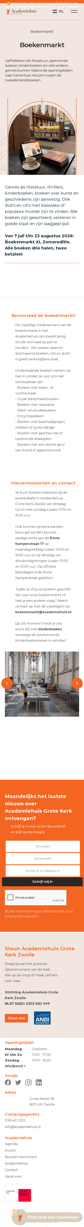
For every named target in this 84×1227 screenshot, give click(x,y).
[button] (58, 11)
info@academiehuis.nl (23, 1127)
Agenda (11, 1144)
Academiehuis (16, 1163)
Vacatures (13, 1176)
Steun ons (16, 1018)
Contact (11, 1170)
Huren (10, 1150)
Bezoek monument (21, 1157)
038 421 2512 (15, 1120)
